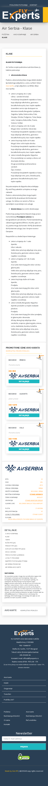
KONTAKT (33, 5)
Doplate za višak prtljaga (15, 549)
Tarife (7, 540)
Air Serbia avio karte (13, 567)
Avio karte (30, 712)
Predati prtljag (11, 546)
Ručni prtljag (10, 543)
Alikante (18, 394)
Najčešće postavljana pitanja (16, 561)
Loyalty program (12, 558)
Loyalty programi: (12, 514)
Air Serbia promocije (13, 564)
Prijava (24, 746)
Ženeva (17, 360)
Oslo (16, 428)
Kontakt (7, 724)
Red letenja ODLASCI (34, 716)
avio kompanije (19, 34)
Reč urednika (31, 720)
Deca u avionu (10, 552)
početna (5, 34)
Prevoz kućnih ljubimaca (14, 555)
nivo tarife (10, 86)
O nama (7, 720)
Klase (7, 537)
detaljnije (24, 381)
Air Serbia (34, 34)
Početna (7, 712)
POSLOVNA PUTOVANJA (19, 5)
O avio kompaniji (11, 534)
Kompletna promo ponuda (17, 351)
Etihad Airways (36, 494)
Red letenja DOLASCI (12, 716)
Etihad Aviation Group (34, 500)
